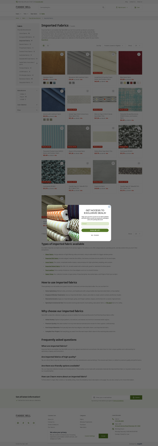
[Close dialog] (109, 207)
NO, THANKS (95, 235)
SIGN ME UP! (95, 230)
